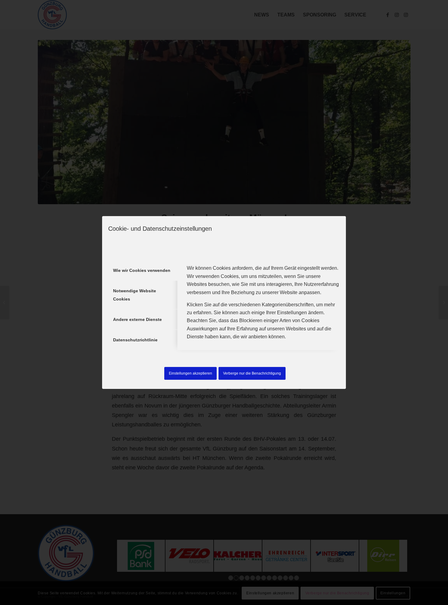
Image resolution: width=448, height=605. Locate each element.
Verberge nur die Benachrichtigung (252, 373)
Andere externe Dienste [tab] (137, 319)
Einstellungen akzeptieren (190, 373)
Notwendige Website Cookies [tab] (134, 294)
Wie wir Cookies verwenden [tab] (141, 270)
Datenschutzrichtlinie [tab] (135, 339)
